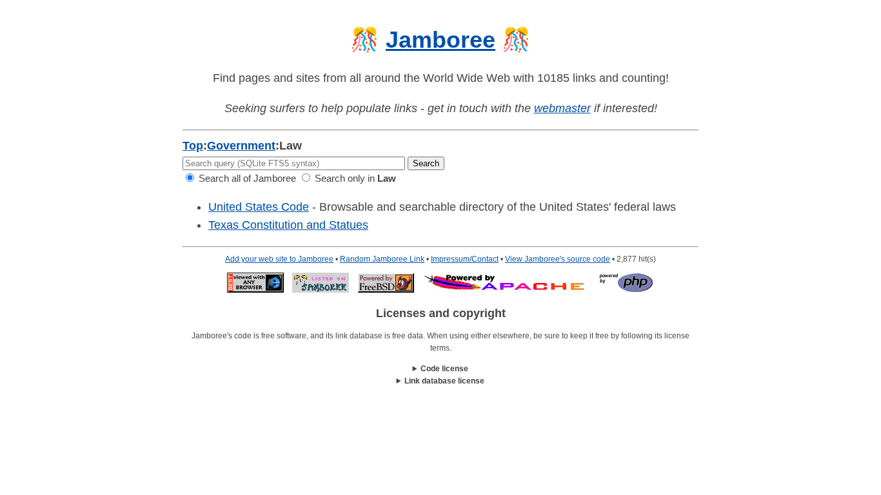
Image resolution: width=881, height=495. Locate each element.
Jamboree (440, 39)
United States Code (258, 206)
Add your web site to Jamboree (279, 259)
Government (241, 145)
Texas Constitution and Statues (288, 224)
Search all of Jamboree (246, 178)
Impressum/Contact (465, 259)
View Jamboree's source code (557, 259)
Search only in (354, 178)
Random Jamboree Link (382, 259)
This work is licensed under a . (441, 381)
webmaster (562, 108)
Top (193, 145)
